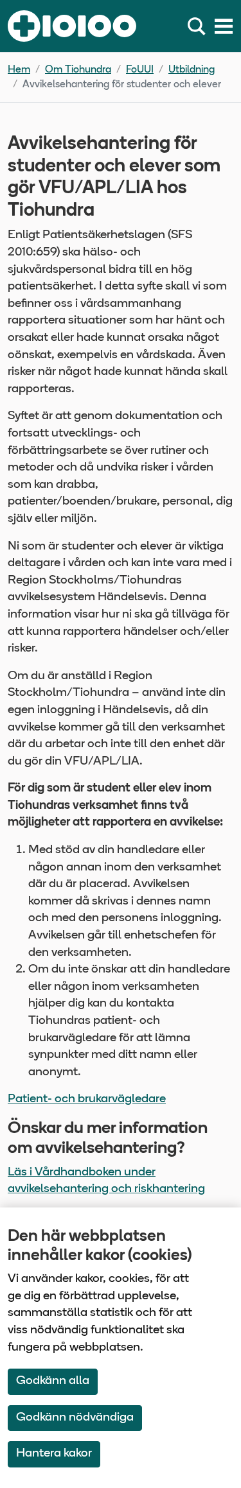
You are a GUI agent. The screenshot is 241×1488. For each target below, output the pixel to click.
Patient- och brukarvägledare (87, 1099)
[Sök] (199, 26)
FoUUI (140, 70)
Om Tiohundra (78, 70)
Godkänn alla (52, 1381)
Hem (19, 70)
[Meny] (223, 26)
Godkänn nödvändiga (75, 1418)
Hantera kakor (54, 1454)
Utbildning (191, 70)
